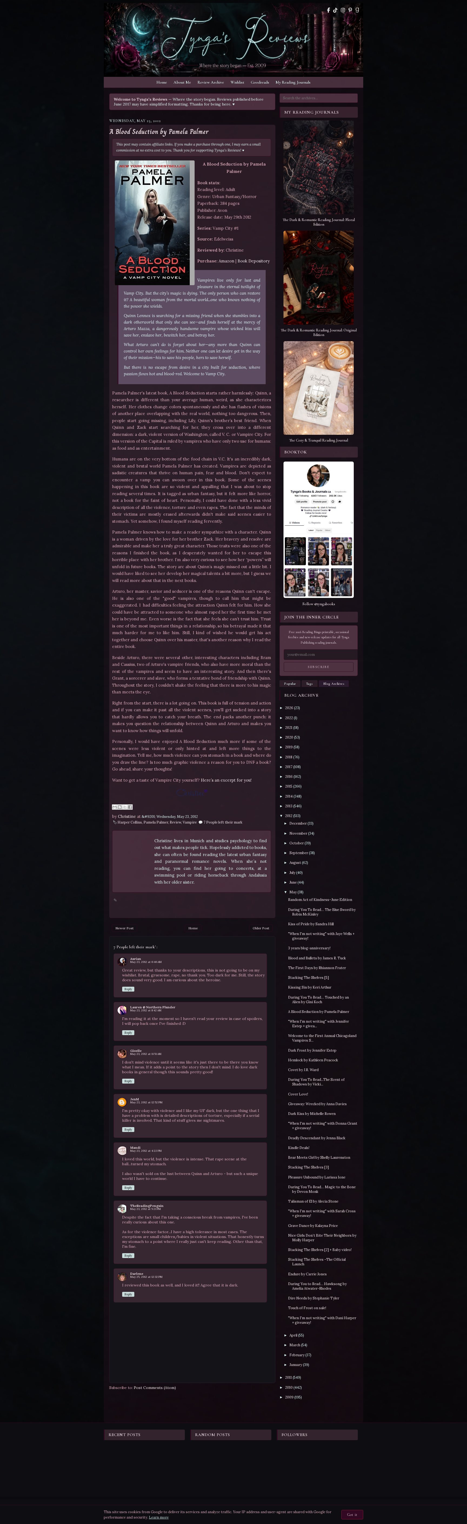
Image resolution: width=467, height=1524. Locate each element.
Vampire (190, 822)
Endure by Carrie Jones (307, 1274)
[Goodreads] (357, 10)
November (298, 833)
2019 (289, 747)
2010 (289, 1387)
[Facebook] (328, 10)
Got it (352, 1514)
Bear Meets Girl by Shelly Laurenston (319, 1157)
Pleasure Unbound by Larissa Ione (316, 1177)
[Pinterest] (350, 10)
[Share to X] (125, 807)
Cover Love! (298, 1094)
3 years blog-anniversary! (309, 948)
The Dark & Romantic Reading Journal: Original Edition (319, 332)
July (292, 872)
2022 (289, 718)
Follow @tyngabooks (318, 604)
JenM (134, 1099)
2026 (289, 708)
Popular (290, 684)
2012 (288, 816)
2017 (288, 767)
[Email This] (114, 807)
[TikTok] (335, 10)
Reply (128, 989)
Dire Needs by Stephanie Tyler (313, 1298)
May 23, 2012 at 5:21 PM (145, 1209)
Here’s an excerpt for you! (226, 780)
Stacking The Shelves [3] (308, 1167)
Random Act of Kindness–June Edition (320, 899)
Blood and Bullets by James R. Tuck (317, 958)
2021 (288, 727)
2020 (289, 737)
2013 (288, 806)
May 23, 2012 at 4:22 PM (146, 1151)
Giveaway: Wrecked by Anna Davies (317, 1104)
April (293, 1335)
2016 (289, 776)
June (293, 882)
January (295, 1364)
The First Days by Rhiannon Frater (317, 968)
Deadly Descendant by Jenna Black (316, 1138)
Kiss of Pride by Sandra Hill (311, 924)
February (297, 1355)
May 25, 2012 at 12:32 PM (146, 1277)
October (296, 843)
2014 (289, 796)
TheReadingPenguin (147, 1206)
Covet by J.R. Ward (303, 1070)
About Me (182, 82)
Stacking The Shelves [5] (308, 977)
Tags (309, 684)
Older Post (261, 928)
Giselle (136, 1051)
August (295, 862)
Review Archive (211, 82)
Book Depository (254, 261)
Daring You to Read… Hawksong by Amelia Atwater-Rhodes (317, 1286)
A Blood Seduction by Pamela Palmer (159, 132)
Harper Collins (130, 822)
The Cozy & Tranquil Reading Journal (318, 440)
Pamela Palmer (156, 822)
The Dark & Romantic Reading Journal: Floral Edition (319, 222)
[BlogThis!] (119, 807)
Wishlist (237, 82)
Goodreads (260, 82)
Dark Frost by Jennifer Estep (312, 1050)
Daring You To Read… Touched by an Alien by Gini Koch (318, 999)
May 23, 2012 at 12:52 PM (146, 1102)
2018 (288, 757)
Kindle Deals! (298, 1148)
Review (175, 822)
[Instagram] (343, 10)
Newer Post (124, 928)
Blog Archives (334, 684)
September (298, 853)
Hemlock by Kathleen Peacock (313, 1060)
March (294, 1345)
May (293, 892)
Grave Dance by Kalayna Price (313, 1225)
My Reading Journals (293, 82)
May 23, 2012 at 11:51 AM (145, 1054)
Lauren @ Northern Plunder (152, 1007)
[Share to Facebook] (130, 807)
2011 (288, 1377)
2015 (288, 786)
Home (161, 82)
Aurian (135, 959)
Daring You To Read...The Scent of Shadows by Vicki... (316, 1082)
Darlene (136, 1274)
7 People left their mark (223, 822)
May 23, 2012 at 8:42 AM (145, 1010)
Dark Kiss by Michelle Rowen (312, 1113)
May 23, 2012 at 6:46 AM (146, 962)
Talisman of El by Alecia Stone (313, 1201)
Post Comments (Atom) (155, 1387)
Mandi (135, 1148)
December (298, 823)
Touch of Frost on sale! (307, 1308)
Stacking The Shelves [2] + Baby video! (320, 1249)
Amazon (226, 261)
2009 (289, 1397)
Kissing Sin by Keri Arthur (309, 987)
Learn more (159, 1517)
